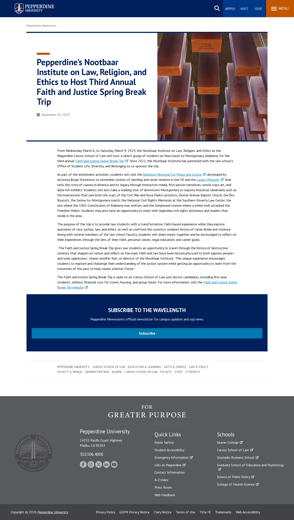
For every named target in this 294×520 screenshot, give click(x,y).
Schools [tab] (225, 434)
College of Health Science (236, 484)
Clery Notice (163, 512)
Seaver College (227, 442)
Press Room (163, 487)
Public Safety (164, 442)
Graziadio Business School (235, 457)
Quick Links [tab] (168, 434)
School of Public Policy (233, 477)
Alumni (117, 372)
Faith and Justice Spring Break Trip (99, 161)
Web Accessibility (248, 512)
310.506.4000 (91, 454)
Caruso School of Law (108, 367)
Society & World (69, 372)
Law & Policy (198, 367)
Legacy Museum (208, 179)
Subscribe (147, 333)
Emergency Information (172, 457)
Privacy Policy (105, 512)
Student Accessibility (169, 450)
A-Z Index (161, 480)
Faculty (166, 372)
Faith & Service (175, 367)
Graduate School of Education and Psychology (250, 465)
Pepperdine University (29, 4)
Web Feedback (165, 495)
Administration (97, 372)
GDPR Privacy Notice (134, 512)
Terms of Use (185, 512)
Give (258, 8)
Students (193, 372)
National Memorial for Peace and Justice (172, 174)
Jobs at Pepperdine (168, 465)
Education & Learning (144, 367)
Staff (178, 372)
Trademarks (223, 512)
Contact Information (170, 472)
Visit (244, 8)
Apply (230, 8)
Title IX (205, 512)
